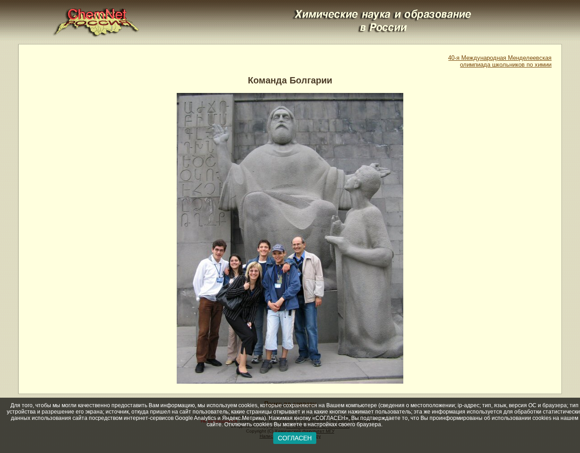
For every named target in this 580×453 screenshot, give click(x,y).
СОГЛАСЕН (295, 438)
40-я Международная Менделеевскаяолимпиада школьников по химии (499, 61)
